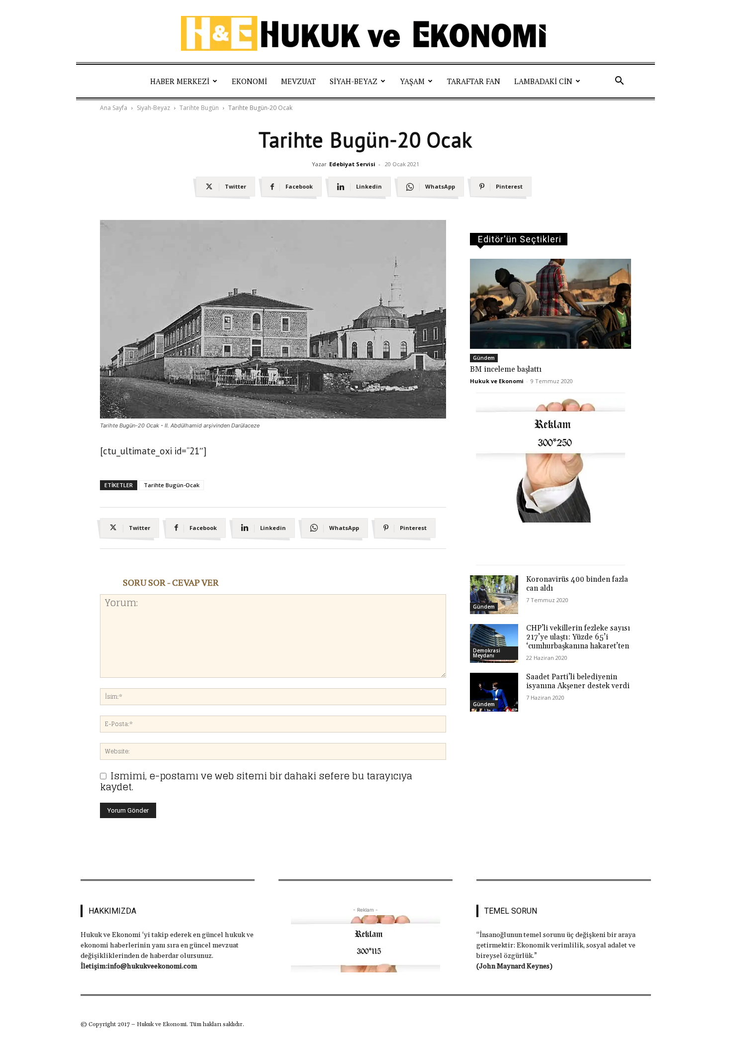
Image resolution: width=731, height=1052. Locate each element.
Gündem (484, 357)
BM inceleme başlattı (506, 369)
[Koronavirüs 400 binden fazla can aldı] (494, 594)
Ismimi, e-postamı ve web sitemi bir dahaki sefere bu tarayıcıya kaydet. (256, 781)
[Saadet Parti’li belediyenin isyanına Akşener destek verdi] (494, 692)
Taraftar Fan (473, 81)
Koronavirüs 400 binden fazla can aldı (577, 584)
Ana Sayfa (113, 108)
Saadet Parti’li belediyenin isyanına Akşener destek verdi (578, 681)
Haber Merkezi (179, 81)
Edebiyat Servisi (352, 164)
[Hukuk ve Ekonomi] (365, 33)
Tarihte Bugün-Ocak (171, 485)
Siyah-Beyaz (353, 81)
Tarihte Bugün (199, 108)
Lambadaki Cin (543, 81)
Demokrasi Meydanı (486, 653)
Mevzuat (298, 81)
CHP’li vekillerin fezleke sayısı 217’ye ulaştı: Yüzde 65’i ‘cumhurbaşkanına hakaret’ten (578, 637)
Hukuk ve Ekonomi (497, 381)
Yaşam (412, 81)
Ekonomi (249, 81)
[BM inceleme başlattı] (550, 304)
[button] (619, 81)
